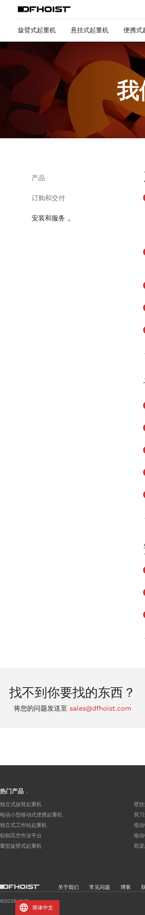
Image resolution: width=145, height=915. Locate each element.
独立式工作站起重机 (23, 825)
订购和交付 (48, 198)
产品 (38, 178)
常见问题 (99, 887)
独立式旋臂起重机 (21, 804)
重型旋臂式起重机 (21, 846)
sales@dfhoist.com (100, 708)
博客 (125, 887)
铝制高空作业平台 (21, 835)
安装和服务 (48, 218)
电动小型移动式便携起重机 (31, 815)
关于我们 (68, 887)
